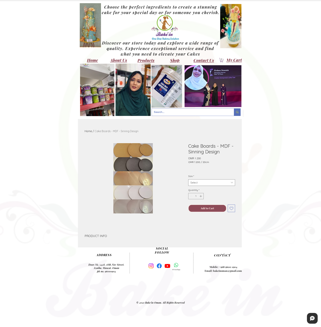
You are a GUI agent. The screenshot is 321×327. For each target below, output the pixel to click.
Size (191, 176)
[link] (221, 60)
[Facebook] (159, 266)
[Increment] (201, 196)
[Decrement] (191, 196)
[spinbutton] (196, 196)
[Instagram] (151, 266)
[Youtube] (167, 266)
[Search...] (237, 112)
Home (88, 131)
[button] (110, 112)
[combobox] (211, 182)
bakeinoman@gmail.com (227, 270)
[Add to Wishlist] (231, 208)
